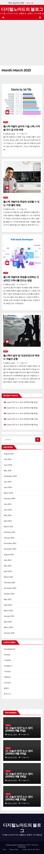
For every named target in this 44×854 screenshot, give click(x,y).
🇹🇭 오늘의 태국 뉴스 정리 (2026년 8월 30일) (21, 408)
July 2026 (7, 459)
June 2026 (8, 465)
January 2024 (9, 538)
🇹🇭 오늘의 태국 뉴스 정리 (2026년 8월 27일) (21, 419)
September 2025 (10, 476)
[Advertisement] (22, 43)
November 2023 (10, 549)
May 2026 (8, 470)
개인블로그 (8, 666)
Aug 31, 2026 (12, 734)
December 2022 (10, 588)
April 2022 (8, 605)
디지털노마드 (23, 134)
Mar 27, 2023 (10, 363)
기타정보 (7, 671)
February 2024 (9, 532)
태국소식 (7, 694)
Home (4, 849)
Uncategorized (9, 649)
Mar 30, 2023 (10, 134)
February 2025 (9, 498)
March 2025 (8, 493)
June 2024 (8, 510)
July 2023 (7, 560)
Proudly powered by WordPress (16, 845)
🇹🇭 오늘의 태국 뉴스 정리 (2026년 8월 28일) (21, 413)
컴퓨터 (5, 122)
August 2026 (9, 454)
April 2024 (8, 521)
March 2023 (8, 577)
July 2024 (7, 504)
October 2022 (9, 594)
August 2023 (9, 554)
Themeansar (22, 847)
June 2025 (8, 487)
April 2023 (8, 571)
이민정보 (7, 683)
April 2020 (8, 622)
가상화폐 (7, 660)
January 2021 (9, 616)
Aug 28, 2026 (12, 780)
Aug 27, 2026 (12, 803)
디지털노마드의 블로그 (22, 9)
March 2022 (8, 610)
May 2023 (8, 566)
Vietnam (7, 655)
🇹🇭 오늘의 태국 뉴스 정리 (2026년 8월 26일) (21, 425)
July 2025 (7, 482)
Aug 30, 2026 (12, 757)
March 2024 (8, 526)
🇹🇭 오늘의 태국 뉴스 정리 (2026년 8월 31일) (21, 402)
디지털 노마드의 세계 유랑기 (31, 849)
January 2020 (9, 633)
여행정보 (7, 677)
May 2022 (8, 599)
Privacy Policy (14, 849)
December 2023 (10, 543)
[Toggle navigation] (40, 17)
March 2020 (8, 627)
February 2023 (9, 582)
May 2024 (8, 515)
